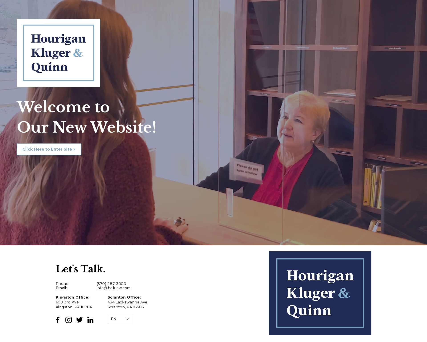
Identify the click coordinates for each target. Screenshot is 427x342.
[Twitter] (79, 319)
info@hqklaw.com (114, 288)
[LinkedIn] (90, 319)
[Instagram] (68, 319)
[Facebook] (57, 319)
